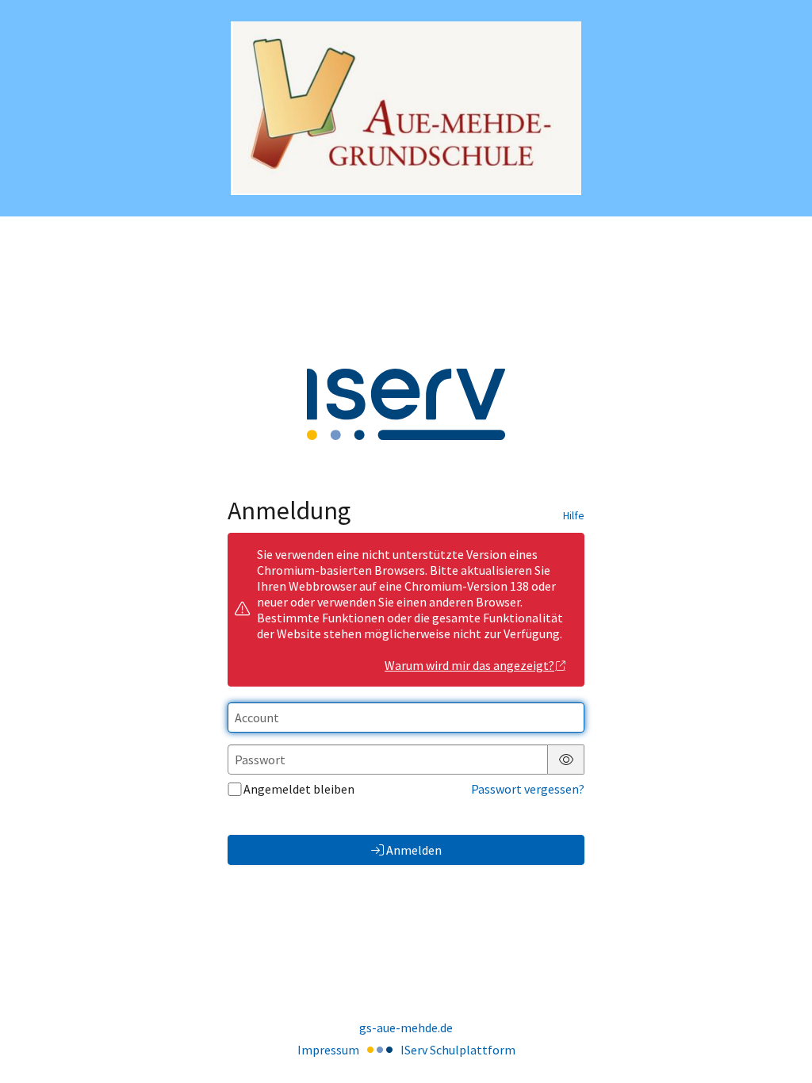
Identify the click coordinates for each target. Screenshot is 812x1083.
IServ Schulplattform (457, 1050)
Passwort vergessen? (527, 789)
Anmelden (414, 850)
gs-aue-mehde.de (406, 1027)
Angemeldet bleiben (298, 789)
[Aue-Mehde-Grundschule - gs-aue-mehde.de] (406, 108)
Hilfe (573, 515)
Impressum (328, 1050)
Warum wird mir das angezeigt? (469, 665)
